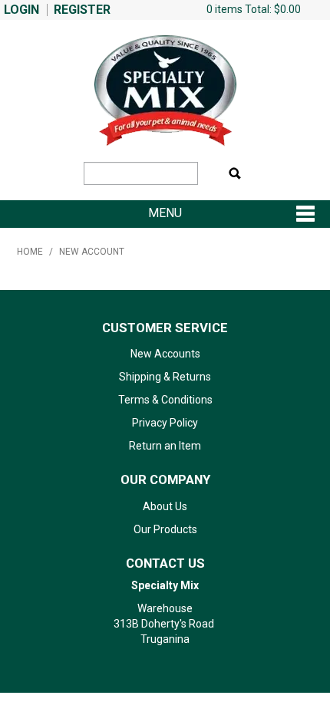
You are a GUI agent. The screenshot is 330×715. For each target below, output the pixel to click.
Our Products (165, 529)
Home (30, 251)
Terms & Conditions (165, 400)
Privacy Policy (165, 423)
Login (21, 10)
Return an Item (165, 446)
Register (82, 10)
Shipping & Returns (165, 377)
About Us (165, 506)
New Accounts (165, 354)
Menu (165, 213)
